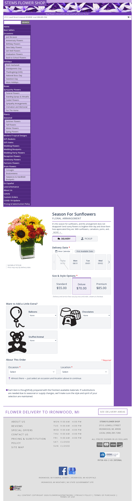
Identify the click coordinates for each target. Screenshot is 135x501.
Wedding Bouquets (12, 149)
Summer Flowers (13, 121)
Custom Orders (11, 197)
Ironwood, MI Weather (53, 482)
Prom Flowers (10, 166)
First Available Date (85, 251)
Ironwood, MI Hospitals (83, 477)
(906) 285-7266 (42, 17)
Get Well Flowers (13, 50)
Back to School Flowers (16, 57)
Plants (7, 114)
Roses (6, 86)
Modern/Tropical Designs (15, 135)
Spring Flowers (12, 131)
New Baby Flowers (14, 47)
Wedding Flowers (11, 146)
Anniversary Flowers (14, 40)
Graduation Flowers (14, 54)
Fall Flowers (11, 125)
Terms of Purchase (105, 495)
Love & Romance (11, 187)
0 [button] (130, 17)
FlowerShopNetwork (61, 495)
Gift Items (8, 142)
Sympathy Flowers (12, 89)
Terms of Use (67, 497)
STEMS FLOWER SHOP (25, 2)
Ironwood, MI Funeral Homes (54, 477)
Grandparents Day (13, 68)
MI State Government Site (80, 482)
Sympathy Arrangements (16, 103)
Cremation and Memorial (16, 107)
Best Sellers (9, 30)
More (56, 232)
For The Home (12, 110)
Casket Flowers (12, 100)
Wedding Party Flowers (14, 152)
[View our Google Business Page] (72, 474)
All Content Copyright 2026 (33, 495)
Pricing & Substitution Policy (17, 204)
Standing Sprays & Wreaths (17, 96)
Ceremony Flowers (12, 159)
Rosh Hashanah (12, 65)
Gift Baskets (9, 139)
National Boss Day (14, 75)
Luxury (7, 193)
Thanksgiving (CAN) (14, 72)
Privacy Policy (84, 495)
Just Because (11, 37)
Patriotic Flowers (11, 163)
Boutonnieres (12, 173)
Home (6, 26)
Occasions (8, 33)
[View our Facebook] (63, 474)
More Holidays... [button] (13, 82)
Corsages (10, 170)
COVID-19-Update (12, 200)
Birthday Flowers (13, 44)
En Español (9, 183)
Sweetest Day (12, 79)
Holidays (8, 61)
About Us (8, 190)
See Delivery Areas (112, 411)
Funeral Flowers (13, 93)
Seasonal (8, 118)
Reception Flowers (12, 156)
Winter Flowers (12, 128)
